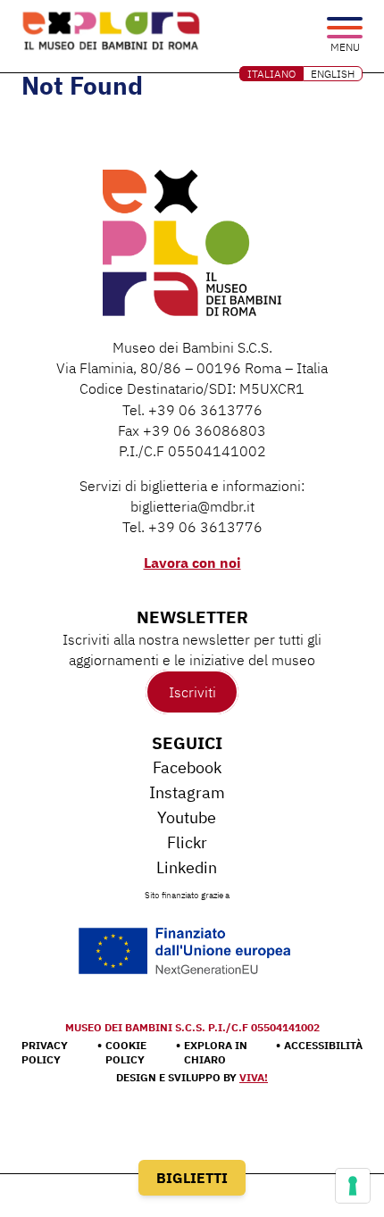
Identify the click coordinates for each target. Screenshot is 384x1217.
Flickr (187, 842)
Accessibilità (323, 1045)
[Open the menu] (345, 29)
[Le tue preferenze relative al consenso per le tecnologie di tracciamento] (353, 1186)
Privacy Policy (44, 1052)
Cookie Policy (125, 1052)
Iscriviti (192, 692)
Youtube (186, 817)
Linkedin (186, 867)
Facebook (187, 767)
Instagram (187, 792)
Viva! (253, 1077)
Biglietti (192, 1178)
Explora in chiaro (215, 1052)
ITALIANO (271, 73)
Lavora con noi (192, 562)
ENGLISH (333, 73)
